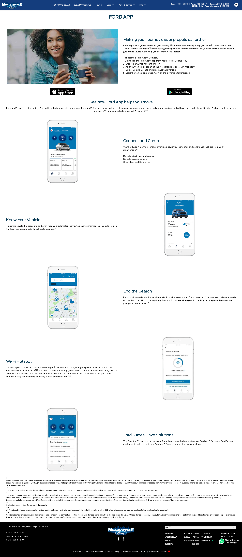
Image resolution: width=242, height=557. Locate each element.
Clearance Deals (82, 5)
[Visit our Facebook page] (118, 538)
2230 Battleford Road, (201, 6)
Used (109, 5)
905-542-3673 (182, 4)
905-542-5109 (223, 4)
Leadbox (164, 552)
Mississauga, (215, 6)
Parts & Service (125, 5)
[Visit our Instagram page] (123, 538)
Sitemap (77, 552)
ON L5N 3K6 (224, 6)
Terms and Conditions (94, 552)
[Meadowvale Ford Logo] (12, 5)
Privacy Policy (113, 552)
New (98, 5)
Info (141, 5)
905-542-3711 (202, 4)
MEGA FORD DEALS (61, 5)
